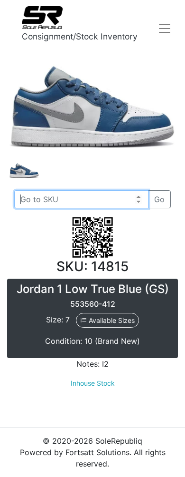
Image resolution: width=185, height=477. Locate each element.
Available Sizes (111, 320)
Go (159, 199)
